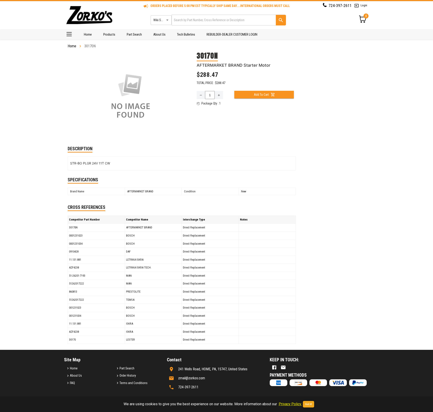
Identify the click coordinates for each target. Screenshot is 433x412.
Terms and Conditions (133, 383)
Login (364, 5)
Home (88, 34)
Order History (128, 375)
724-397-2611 (340, 5)
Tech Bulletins (186, 34)
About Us (159, 34)
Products (109, 34)
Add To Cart (261, 94)
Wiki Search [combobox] (160, 20)
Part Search (134, 34)
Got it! (308, 404)
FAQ (72, 383)
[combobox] (223, 20)
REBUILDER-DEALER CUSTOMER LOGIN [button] (232, 34)
